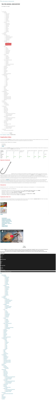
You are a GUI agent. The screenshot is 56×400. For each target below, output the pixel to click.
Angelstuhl (6, 324)
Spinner (6, 346)
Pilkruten (6, 290)
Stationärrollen (7, 284)
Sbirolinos (6, 311)
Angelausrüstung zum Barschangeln (6, 220)
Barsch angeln (5, 371)
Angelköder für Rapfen (8, 119)
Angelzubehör (4, 134)
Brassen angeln (6, 372)
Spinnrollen (6, 283)
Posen (5, 46)
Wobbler (6, 348)
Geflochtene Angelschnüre (8, 300)
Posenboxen (7, 53)
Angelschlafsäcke (8, 65)
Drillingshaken (7, 305)
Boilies (4, 350)
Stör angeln (5, 385)
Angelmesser (5, 333)
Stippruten (6, 292)
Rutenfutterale (5, 330)
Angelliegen (6, 325)
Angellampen (5, 334)
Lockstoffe (5, 352)
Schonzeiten (5, 366)
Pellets (4, 351)
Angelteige (5, 349)
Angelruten (5, 285)
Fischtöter (3, 398)
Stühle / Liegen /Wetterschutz (8, 323)
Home (1, 134)
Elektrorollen (6, 278)
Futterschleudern (6, 353)
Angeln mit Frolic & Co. (5, 225)
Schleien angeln (6, 384)
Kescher (3, 394)
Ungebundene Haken (8, 44)
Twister (6, 347)
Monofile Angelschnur (8, 301)
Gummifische (7, 342)
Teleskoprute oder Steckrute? (6, 222)
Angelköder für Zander (8, 391)
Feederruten (6, 288)
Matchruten (6, 291)
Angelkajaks (3, 224)
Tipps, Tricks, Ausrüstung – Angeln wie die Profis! (11, 4)
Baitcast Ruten (7, 286)
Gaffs (2, 395)
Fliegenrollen (7, 279)
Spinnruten (6, 293)
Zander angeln (5, 388)
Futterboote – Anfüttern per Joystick (7, 221)
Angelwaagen (3, 397)
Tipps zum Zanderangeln (8, 390)
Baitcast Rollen (7, 277)
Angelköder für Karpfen (9, 115)
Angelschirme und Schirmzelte (9, 327)
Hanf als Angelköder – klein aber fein (6, 223)
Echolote (5, 335)
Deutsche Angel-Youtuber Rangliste (8, 130)
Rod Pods (5, 332)
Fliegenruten (7, 289)
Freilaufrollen (7, 280)
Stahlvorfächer (7, 321)
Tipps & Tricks (4, 365)
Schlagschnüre (7, 302)
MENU (1, 273)
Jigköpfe (7, 45)
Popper (6, 345)
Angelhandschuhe (6, 356)
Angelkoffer (5, 329)
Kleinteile (5, 54)
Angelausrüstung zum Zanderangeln (10, 389)
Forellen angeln (6, 373)
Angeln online (3, 392)
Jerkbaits (6, 343)
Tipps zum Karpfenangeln (8, 377)
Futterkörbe (6, 320)
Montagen (3, 364)
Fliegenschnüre (7, 299)
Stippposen (6, 312)
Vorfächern (7, 179)
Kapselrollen (6, 281)
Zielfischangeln (4, 369)
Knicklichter (6, 322)
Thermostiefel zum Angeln (7, 98)
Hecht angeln (5, 374)
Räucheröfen (7, 368)
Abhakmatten (4, 396)
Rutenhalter (5, 331)
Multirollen (6, 282)
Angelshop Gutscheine (5, 226)
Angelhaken (8, 134)
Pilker (6, 344)
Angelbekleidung (4, 354)
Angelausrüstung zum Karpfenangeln (10, 376)
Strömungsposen (7, 313)
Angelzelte (6, 326)
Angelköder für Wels (8, 387)
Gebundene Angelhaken (8, 306)
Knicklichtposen (7, 314)
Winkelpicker (7, 31)
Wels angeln (5, 386)
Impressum (1, 267)
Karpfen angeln (6, 375)
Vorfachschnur (7, 303)
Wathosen (5, 99)
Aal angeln (5, 370)
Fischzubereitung (6, 367)
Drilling (3, 146)
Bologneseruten (7, 287)
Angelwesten (5, 355)
